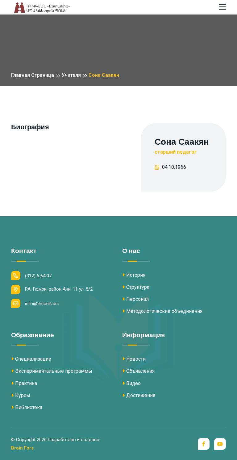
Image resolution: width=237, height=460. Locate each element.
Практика (26, 383)
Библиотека (28, 407)
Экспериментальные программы (53, 371)
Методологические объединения (164, 311)
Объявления (140, 371)
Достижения (140, 395)
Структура (137, 287)
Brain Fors (22, 448)
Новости (136, 359)
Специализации (33, 359)
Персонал (137, 299)
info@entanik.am (42, 303)
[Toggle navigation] (222, 7)
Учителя (71, 75)
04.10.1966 (174, 167)
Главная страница (32, 75)
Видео (133, 383)
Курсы (22, 395)
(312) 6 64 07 (38, 276)
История (135, 275)
